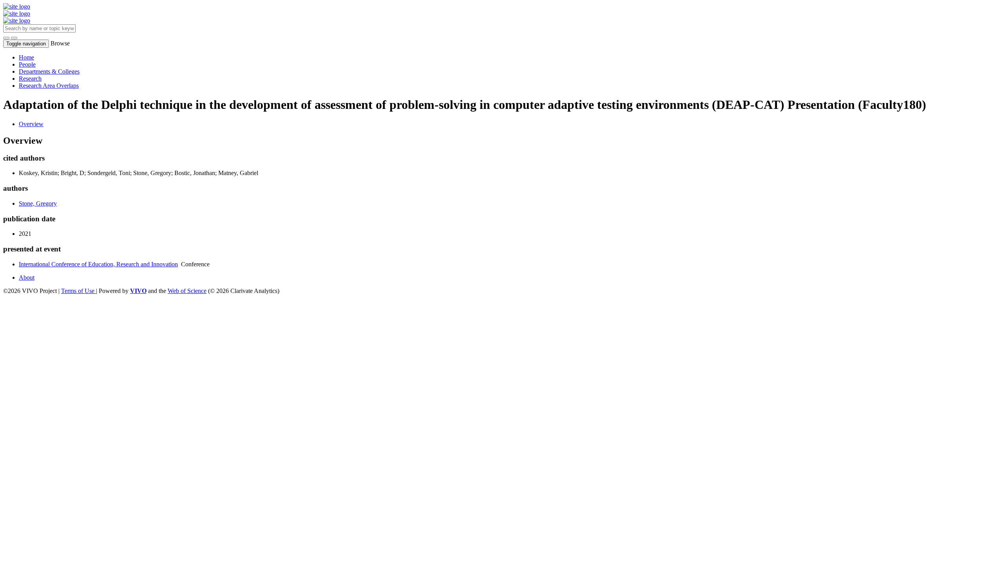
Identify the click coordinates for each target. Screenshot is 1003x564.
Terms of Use (78, 290)
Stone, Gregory (38, 203)
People (27, 64)
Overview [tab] (31, 124)
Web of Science (187, 290)
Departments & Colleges (49, 71)
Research (30, 78)
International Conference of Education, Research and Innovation (98, 264)
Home (26, 57)
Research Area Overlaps (49, 85)
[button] (6, 38)
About (26, 277)
